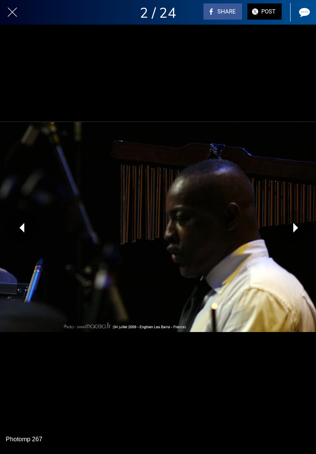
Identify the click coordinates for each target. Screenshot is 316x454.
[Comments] (303, 12)
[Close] (12, 12)
